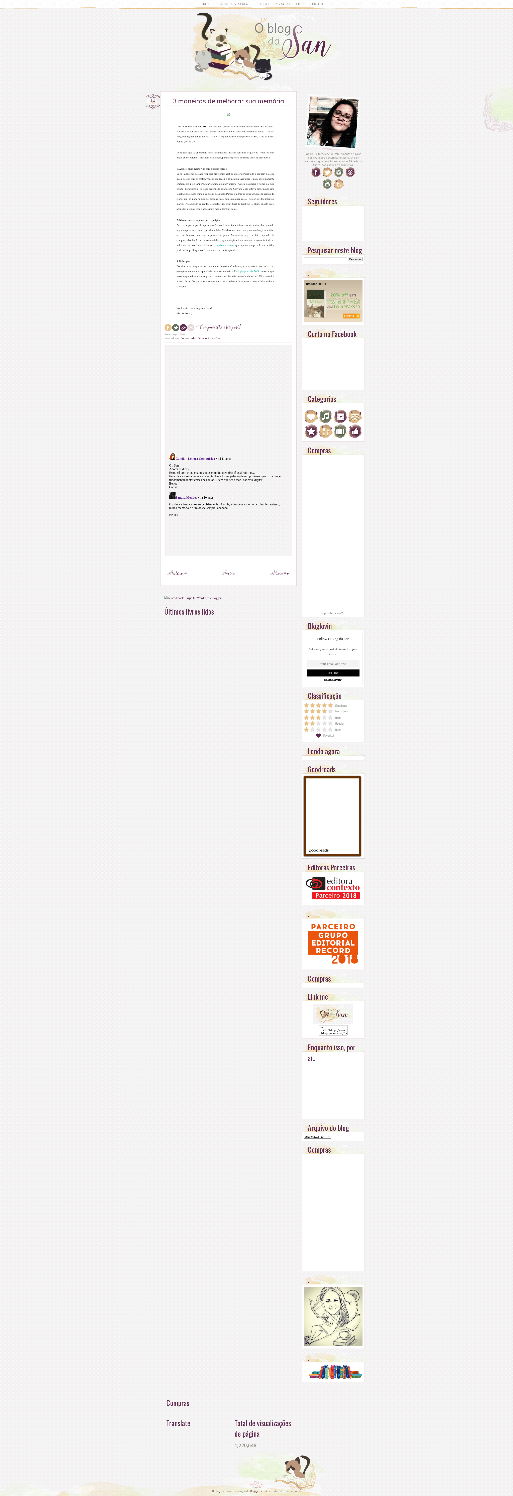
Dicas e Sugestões (209, 338)
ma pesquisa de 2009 (248, 271)
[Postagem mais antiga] (280, 580)
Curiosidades (189, 338)
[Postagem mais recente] (177, 580)
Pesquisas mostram (224, 245)
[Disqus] (228, 398)
